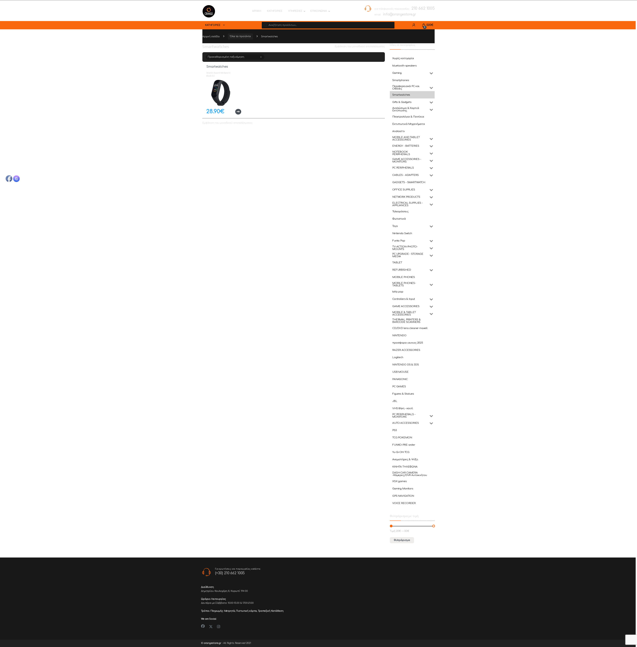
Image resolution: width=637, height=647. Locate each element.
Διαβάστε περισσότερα (232, 112)
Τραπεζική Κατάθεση (270, 611)
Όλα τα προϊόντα (240, 36)
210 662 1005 (423, 8)
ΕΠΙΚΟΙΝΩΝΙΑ (318, 11)
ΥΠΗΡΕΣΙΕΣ (295, 11)
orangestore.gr (212, 643)
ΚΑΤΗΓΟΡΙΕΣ (274, 11)
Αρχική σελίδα (211, 36)
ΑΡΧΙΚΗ (256, 11)
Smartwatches (217, 66)
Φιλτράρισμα (402, 540)
